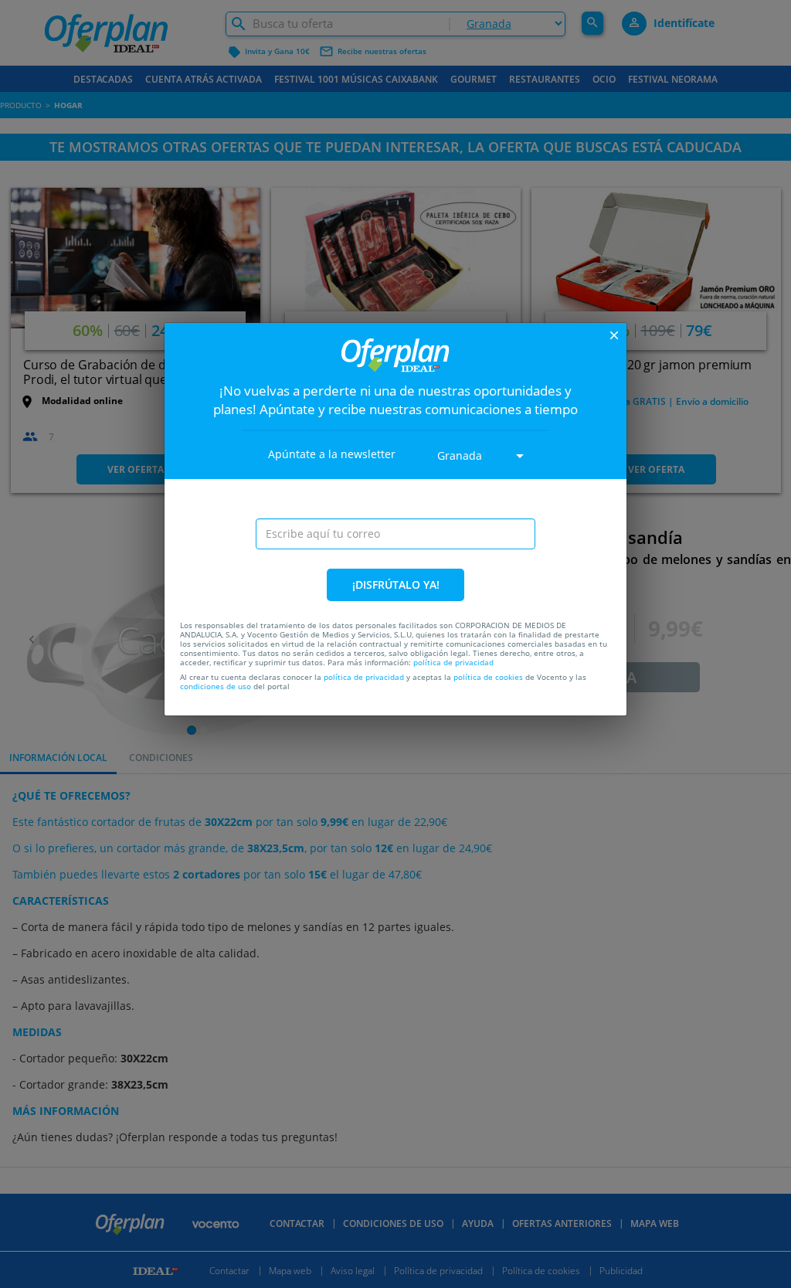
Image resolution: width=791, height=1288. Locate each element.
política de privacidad (453, 662)
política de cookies (488, 676)
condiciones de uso (215, 686)
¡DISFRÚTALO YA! (396, 584)
